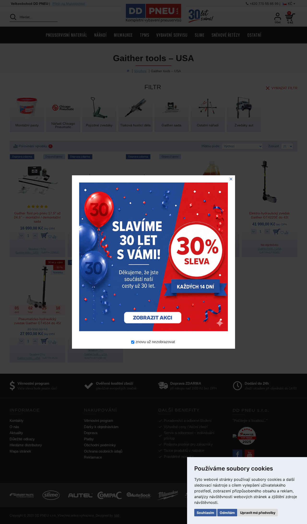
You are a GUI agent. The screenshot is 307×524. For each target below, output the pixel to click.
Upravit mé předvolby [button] (257, 513)
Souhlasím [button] (205, 513)
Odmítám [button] (227, 513)
